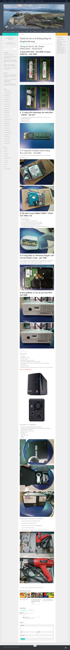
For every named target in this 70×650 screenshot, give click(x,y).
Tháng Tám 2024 (7, 97)
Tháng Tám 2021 (7, 108)
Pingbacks (31, 610)
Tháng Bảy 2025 (7, 95)
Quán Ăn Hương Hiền (24, 599)
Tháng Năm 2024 (7, 99)
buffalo (23, 587)
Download (40, 31)
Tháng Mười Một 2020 (8, 119)
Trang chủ (5, 31)
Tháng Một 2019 (7, 130)
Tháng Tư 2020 (6, 121)
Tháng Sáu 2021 (7, 112)
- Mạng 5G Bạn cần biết (61, 47)
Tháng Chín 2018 (7, 136)
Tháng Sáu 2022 (7, 101)
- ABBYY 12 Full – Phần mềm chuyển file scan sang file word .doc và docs (61, 49)
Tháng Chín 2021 (7, 106)
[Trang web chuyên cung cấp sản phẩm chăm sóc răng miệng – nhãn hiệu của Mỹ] (37, 595)
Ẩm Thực (26, 31)
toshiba (42, 587)
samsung (26, 587)
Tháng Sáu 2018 (7, 143)
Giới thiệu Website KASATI (8, 54)
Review (42, 1)
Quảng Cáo (22, 1)
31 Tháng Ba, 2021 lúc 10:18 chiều (35, 617)
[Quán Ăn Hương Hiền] (25, 595)
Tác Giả (5, 166)
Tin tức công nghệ (11, 1)
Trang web (22, 635)
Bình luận (22, 625)
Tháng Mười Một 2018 (8, 132)
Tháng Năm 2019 (7, 123)
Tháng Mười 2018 (7, 134)
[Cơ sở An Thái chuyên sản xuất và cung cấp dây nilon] (48, 595)
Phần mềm (6, 160)
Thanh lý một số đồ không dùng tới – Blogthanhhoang (10, 80)
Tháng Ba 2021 (6, 117)
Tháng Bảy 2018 (7, 141)
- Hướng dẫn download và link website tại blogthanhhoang (61, 42)
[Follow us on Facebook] (16, 34)
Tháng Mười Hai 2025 (8, 93)
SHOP (38, 1)
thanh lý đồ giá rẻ (37, 587)
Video (31, 31)
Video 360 (17, 1)
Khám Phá (18, 31)
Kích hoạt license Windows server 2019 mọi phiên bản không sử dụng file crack (10, 61)
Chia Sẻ (22, 31)
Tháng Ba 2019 (6, 125)
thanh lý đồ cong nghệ (31, 587)
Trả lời (24, 615)
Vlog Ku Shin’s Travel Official (30, 1)
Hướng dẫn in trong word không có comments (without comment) (10, 76)
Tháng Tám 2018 (7, 138)
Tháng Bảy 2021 (7, 110)
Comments (24, 610)
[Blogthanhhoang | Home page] (34, 16)
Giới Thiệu (4, 1)
